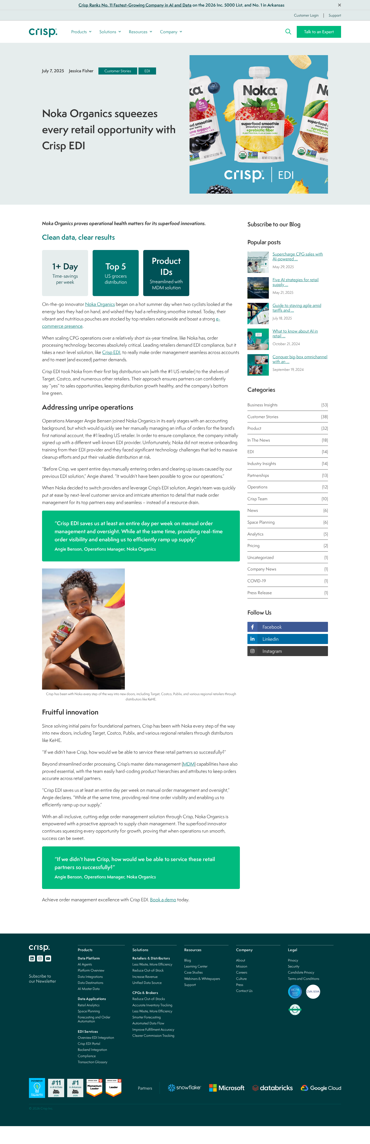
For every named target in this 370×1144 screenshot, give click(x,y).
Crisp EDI (111, 352)
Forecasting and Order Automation (94, 1019)
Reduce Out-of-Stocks (148, 998)
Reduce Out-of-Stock (148, 970)
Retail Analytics (88, 1005)
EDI (147, 71)
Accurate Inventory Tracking (152, 1005)
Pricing (287, 545)
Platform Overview (91, 970)
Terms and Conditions (303, 978)
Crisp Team (287, 499)
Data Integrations (90, 976)
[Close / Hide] (339, 5)
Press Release (287, 592)
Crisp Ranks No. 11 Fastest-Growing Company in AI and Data (135, 5)
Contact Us (244, 990)
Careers (241, 972)
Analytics (287, 534)
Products (79, 31)
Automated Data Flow (148, 1023)
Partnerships (287, 475)
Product (287, 428)
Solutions (107, 31)
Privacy (293, 960)
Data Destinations (90, 982)
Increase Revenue (145, 976)
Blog (187, 960)
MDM (189, 764)
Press (239, 984)
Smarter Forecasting (146, 1017)
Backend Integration (92, 1049)
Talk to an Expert (319, 31)
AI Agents (85, 964)
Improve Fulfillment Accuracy (153, 1029)
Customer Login (306, 15)
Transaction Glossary (92, 1061)
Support (335, 15)
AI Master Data (89, 988)
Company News (287, 569)
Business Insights (287, 405)
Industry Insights (287, 463)
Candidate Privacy (301, 972)
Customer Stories (117, 71)
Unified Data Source (147, 982)
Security (293, 966)
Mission (241, 966)
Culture (241, 978)
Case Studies (193, 972)
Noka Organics (100, 304)
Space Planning (287, 522)
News (287, 510)
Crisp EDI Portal (89, 1043)
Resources (138, 31)
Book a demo (163, 899)
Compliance (87, 1055)
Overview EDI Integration (96, 1037)
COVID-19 (287, 581)
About (240, 960)
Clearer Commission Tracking (153, 1035)
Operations (287, 487)
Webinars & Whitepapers (202, 978)
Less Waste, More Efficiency (152, 964)
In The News (287, 440)
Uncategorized (287, 557)
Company (168, 31)
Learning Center (195, 966)
